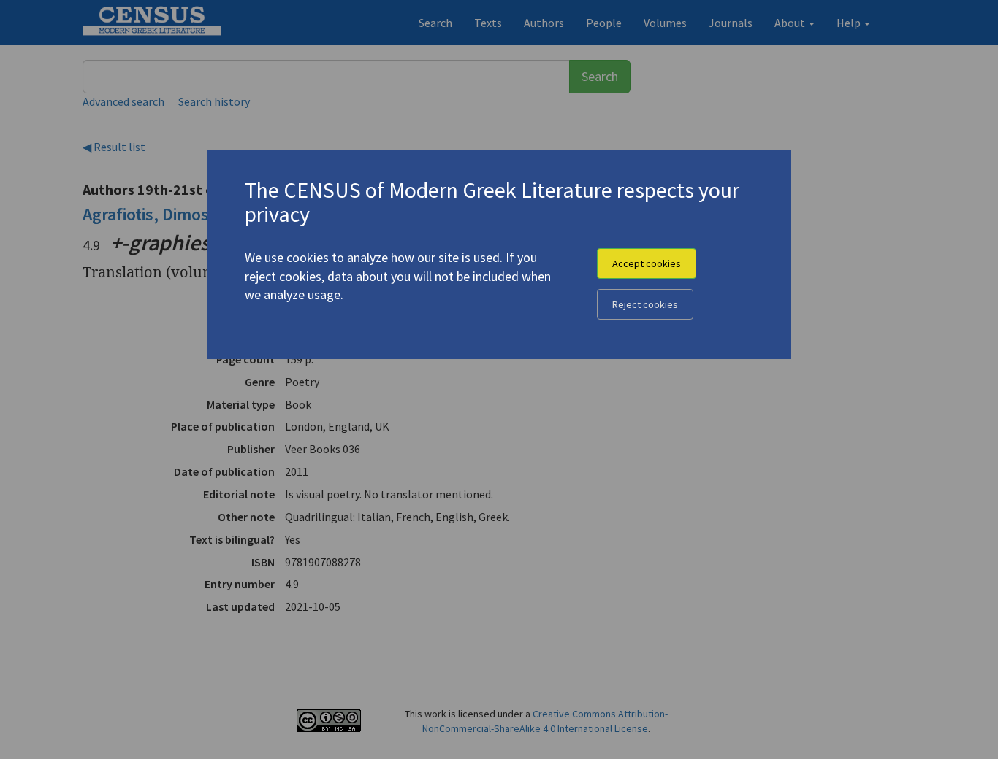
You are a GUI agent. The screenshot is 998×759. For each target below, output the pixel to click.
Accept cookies (646, 263)
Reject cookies (645, 304)
